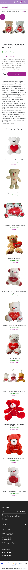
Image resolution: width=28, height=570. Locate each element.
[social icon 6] (5, 555)
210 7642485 (7, 540)
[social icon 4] (10, 552)
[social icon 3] (7, 552)
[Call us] (1, 2)
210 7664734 (8, 538)
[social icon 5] (2, 555)
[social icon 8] (10, 555)
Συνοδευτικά (10, 11)
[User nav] (18, 2)
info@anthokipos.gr (11, 543)
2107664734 (6, 2)
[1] (4, 75)
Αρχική (3, 11)
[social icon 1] (2, 552)
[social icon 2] (4, 552)
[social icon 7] (7, 555)
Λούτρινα (18, 11)
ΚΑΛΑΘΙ (17, 74)
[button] (3, 135)
